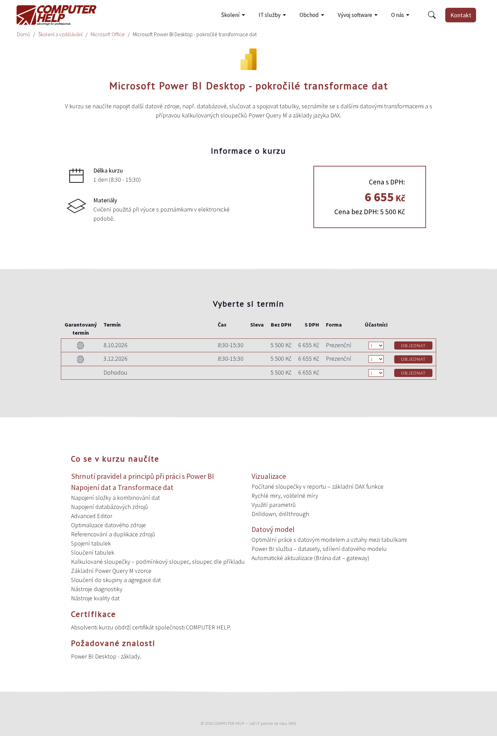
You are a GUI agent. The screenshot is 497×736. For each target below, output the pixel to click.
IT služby (270, 15)
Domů (23, 34)
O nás (397, 15)
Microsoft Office (108, 34)
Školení (230, 15)
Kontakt (460, 15)
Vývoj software (355, 15)
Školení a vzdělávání (60, 34)
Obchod (309, 15)
